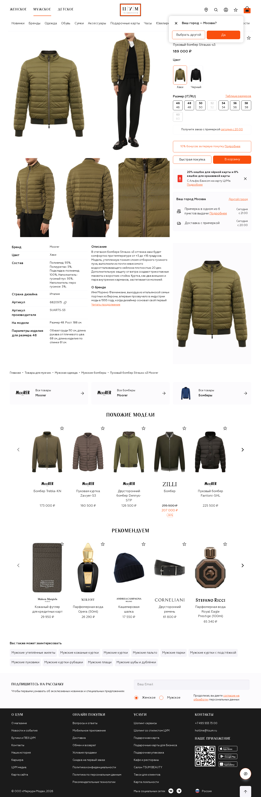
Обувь (65, 23)
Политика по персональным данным (97, 775)
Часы (148, 23)
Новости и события (24, 730)
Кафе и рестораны (146, 760)
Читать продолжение (105, 304)
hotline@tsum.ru (206, 730)
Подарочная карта (146, 738)
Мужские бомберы (93, 373)
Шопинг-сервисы (145, 723)
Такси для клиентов (147, 775)
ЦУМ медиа (18, 767)
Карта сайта (19, 775)
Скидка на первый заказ (89, 760)
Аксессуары (97, 23)
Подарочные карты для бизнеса (155, 745)
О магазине (19, 723)
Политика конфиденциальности (94, 767)
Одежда (51, 23)
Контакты (17, 745)
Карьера (17, 760)
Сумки (79, 23)
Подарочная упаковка (149, 752)
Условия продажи (85, 752)
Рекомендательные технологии (94, 782)
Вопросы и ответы (85, 723)
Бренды (34, 23)
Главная (15, 373)
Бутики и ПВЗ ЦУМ (23, 738)
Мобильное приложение (89, 730)
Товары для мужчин (38, 373)
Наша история (21, 752)
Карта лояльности (146, 782)
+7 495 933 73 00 (206, 723)
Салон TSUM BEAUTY (148, 767)
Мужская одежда (66, 373)
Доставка (79, 738)
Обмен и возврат (84, 745)
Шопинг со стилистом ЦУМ (151, 730)
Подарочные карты (125, 23)
